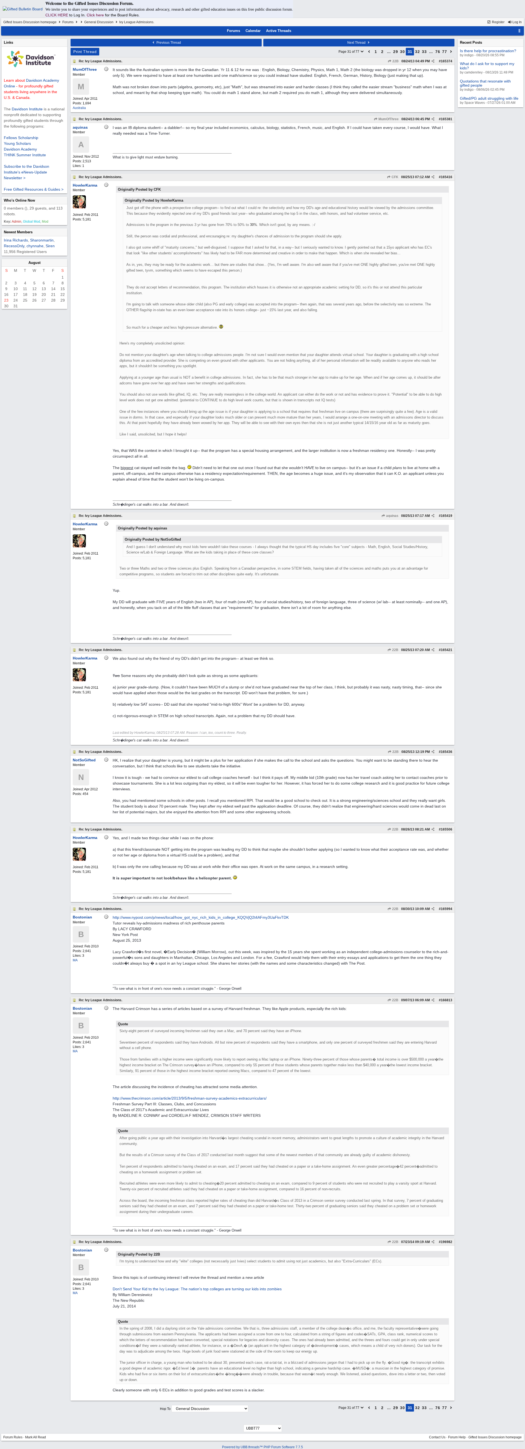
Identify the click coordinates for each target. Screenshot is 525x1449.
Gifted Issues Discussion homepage (30, 22)
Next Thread (356, 43)
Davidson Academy (20, 149)
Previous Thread (168, 43)
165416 (446, 177)
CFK (394, 177)
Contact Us (437, 1437)
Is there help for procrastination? (488, 51)
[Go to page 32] (451, 51)
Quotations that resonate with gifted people (485, 83)
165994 (446, 909)
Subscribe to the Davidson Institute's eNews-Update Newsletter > (26, 172)
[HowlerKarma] (79, 207)
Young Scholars (17, 143)
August (34, 263)
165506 (446, 829)
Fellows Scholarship (21, 138)
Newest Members (18, 232)
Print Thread (85, 51)
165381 (446, 119)
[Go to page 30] (369, 51)
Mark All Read (35, 1437)
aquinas (391, 516)
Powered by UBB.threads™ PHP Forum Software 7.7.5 (262, 1447)
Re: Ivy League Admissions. (100, 61)
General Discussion (98, 22)
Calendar (253, 31)
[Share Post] (433, 61)
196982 (446, 1242)
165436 (446, 752)
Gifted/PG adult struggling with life (489, 98)
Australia (79, 108)
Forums (68, 22)
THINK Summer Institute (25, 155)
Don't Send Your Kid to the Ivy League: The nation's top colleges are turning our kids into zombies (197, 1289)
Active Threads (278, 31)
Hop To (165, 1409)
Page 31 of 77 (349, 52)
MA (75, 960)
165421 (446, 650)
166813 (446, 1000)
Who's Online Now (19, 200)
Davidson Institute (27, 109)
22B (395, 61)
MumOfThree (388, 119)
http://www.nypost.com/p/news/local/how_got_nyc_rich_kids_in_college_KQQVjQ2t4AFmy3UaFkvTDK (201, 917)
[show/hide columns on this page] (519, 30)
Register (497, 22)
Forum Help (457, 1437)
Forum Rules (12, 1437)
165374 (446, 61)
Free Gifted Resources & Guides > (33, 189)
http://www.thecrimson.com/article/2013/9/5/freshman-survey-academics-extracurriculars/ (190, 1098)
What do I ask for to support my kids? (487, 65)
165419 (446, 516)
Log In (517, 22)
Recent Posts (471, 42)
